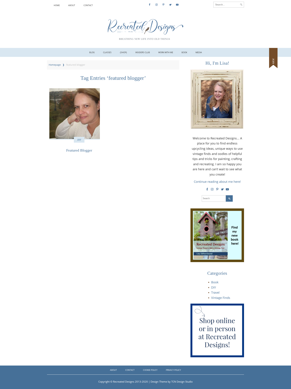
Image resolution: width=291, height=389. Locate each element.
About (71, 5)
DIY (79, 139)
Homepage (55, 64)
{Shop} (123, 52)
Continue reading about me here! (217, 182)
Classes (107, 52)
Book (184, 52)
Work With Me (165, 52)
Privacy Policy (173, 370)
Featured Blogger (79, 150)
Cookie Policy (150, 370)
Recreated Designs (123, 381)
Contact (88, 5)
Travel (215, 292)
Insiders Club (142, 52)
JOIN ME (273, 63)
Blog (92, 52)
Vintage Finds (220, 298)
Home (57, 5)
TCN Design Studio (182, 381)
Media (199, 52)
